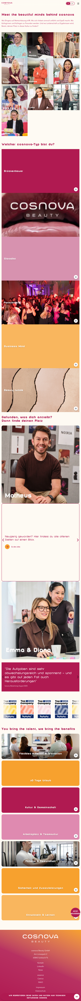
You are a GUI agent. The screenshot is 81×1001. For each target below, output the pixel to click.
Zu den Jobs (15, 547)
